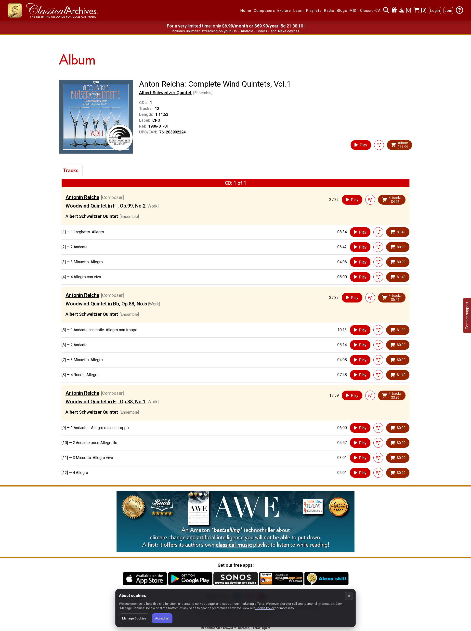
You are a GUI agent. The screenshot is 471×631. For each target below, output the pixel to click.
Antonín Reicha (82, 197)
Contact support (467, 315)
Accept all (162, 618)
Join (448, 10)
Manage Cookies (134, 618)
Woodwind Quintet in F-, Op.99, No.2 (105, 206)
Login (435, 10)
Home (245, 10)
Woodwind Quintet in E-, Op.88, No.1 (105, 402)
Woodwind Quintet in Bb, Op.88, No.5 (106, 304)
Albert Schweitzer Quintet (165, 92)
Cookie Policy (265, 608)
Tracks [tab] (70, 170)
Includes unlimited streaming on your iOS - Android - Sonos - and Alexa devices (235, 31)
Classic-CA (370, 10)
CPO (156, 120)
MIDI (354, 10)
